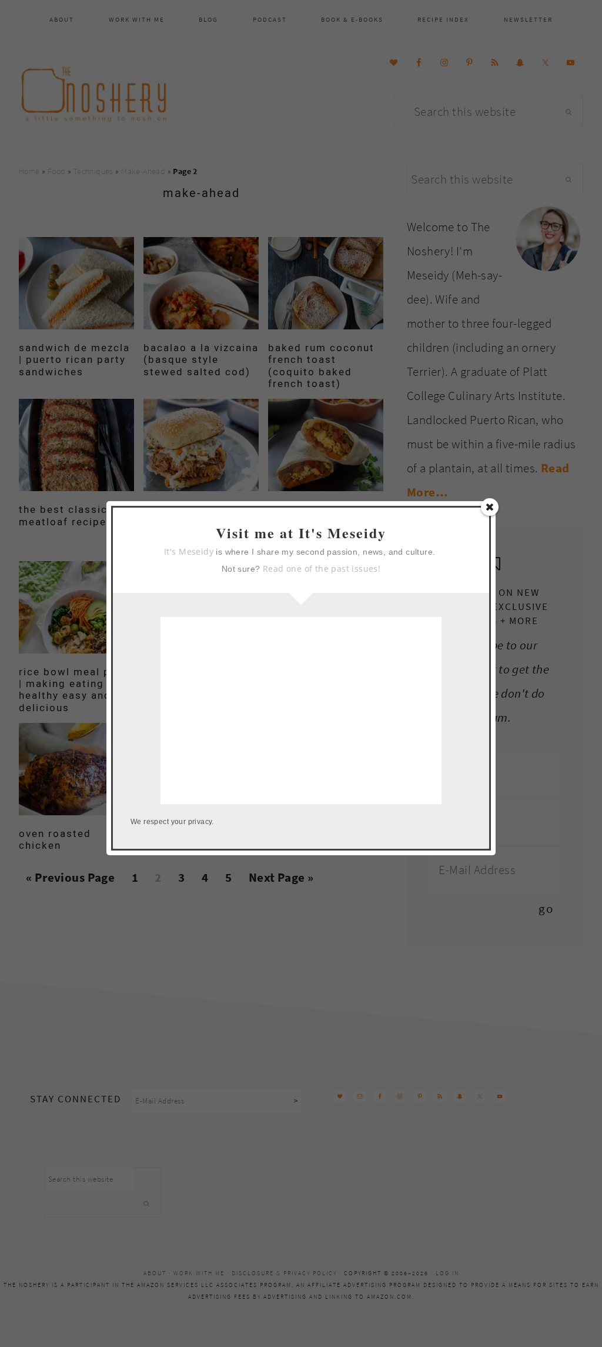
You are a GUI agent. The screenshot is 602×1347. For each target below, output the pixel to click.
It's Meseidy (188, 551)
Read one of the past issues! (321, 568)
